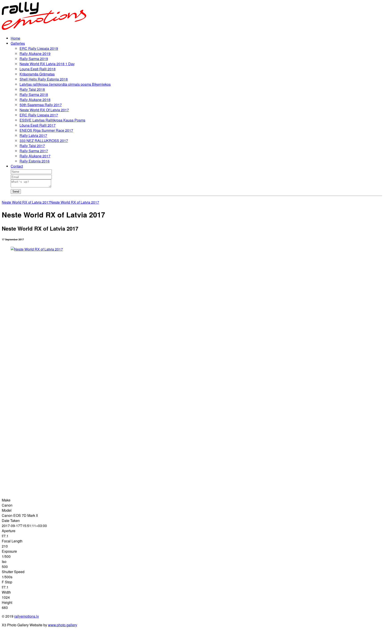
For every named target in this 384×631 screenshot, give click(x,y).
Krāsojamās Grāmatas (37, 74)
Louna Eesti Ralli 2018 (38, 68)
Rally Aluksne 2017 (35, 155)
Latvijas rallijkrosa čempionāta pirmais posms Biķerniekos (65, 84)
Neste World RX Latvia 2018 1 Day (47, 63)
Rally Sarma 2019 (34, 58)
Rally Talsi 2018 (32, 89)
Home (15, 38)
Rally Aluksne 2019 (35, 53)
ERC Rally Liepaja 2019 (39, 48)
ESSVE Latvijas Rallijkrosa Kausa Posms (52, 120)
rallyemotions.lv (26, 616)
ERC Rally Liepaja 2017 (39, 115)
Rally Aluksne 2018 (35, 99)
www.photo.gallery (62, 624)
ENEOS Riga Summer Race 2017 (46, 130)
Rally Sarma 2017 (34, 150)
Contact (17, 166)
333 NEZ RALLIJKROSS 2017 (44, 140)
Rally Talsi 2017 (32, 145)
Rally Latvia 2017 (33, 135)
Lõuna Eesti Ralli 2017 (38, 125)
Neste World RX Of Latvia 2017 (44, 109)
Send (15, 191)
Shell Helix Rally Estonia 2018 (44, 79)
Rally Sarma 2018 (34, 94)
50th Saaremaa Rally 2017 (41, 104)
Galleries (18, 43)
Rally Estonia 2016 (35, 161)
